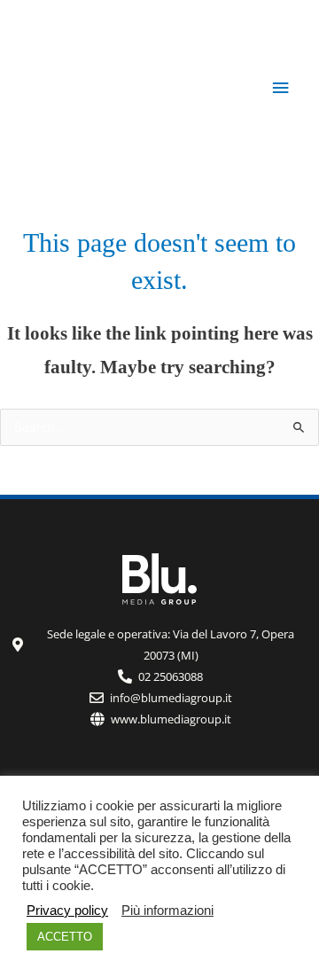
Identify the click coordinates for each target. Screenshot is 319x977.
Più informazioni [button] (167, 910)
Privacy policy (67, 910)
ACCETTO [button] (64, 936)
